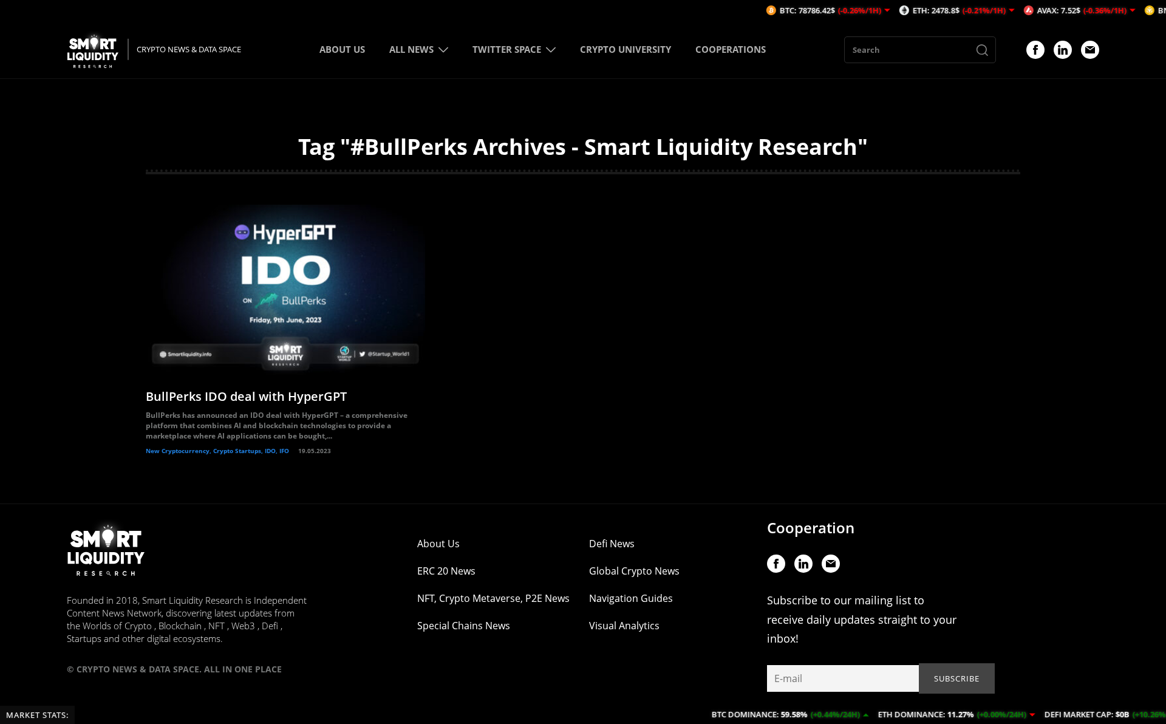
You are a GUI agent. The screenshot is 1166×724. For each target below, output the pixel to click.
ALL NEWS (411, 49)
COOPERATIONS (730, 49)
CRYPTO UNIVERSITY (625, 49)
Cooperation (810, 527)
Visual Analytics (624, 625)
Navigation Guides (631, 598)
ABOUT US (342, 49)
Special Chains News (463, 625)
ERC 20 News (446, 571)
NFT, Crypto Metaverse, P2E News (493, 598)
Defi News (612, 543)
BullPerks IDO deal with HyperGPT (246, 396)
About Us (438, 543)
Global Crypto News (634, 571)
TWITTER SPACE (506, 49)
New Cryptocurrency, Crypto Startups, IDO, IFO (217, 450)
